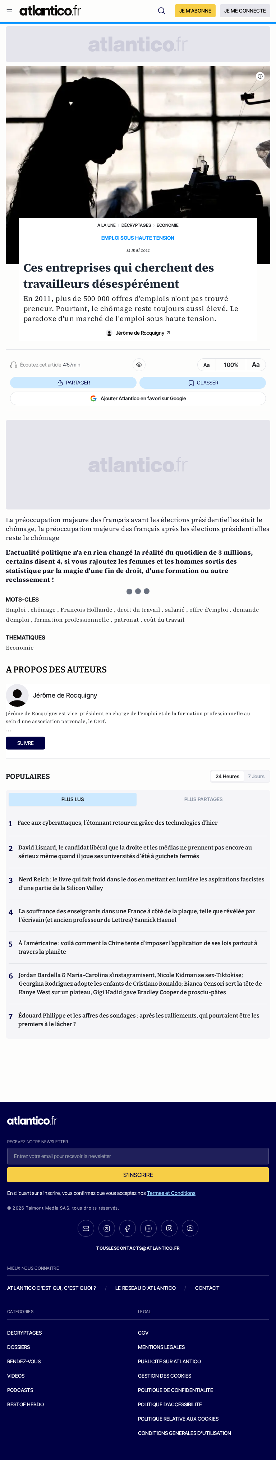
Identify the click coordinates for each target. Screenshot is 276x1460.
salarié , (177, 610)
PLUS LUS (72, 799)
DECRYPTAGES (24, 1333)
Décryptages (136, 225)
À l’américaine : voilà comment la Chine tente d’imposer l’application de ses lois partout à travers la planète (137, 947)
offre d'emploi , (211, 610)
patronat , (129, 620)
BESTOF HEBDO (25, 1404)
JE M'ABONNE (195, 11)
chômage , (45, 610)
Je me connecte (245, 11)
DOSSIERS (18, 1347)
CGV (143, 1333)
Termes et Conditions (171, 1193)
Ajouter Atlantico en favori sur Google (143, 398)
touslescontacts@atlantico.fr (138, 1248)
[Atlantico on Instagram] (169, 1228)
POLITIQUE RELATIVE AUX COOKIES (178, 1419)
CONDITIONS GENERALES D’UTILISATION (184, 1433)
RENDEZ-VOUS (24, 1361)
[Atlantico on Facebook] (127, 1228)
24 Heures (227, 776)
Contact (207, 1288)
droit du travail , (141, 610)
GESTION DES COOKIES (164, 1376)
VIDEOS (15, 1376)
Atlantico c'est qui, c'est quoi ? (51, 1288)
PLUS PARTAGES (203, 799)
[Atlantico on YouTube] (190, 1228)
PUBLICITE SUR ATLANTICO (169, 1361)
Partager (78, 382)
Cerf (99, 721)
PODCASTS (20, 1390)
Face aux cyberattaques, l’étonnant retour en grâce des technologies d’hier (117, 822)
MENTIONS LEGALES (161, 1347)
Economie (168, 225)
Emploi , (18, 610)
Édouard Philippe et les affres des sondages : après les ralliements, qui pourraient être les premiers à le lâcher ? (138, 1020)
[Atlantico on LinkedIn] (148, 1228)
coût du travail (164, 620)
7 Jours (256, 776)
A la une (106, 225)
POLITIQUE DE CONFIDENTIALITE (175, 1390)
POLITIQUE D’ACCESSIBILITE (170, 1404)
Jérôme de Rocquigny (140, 333)
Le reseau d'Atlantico (145, 1288)
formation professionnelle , (74, 620)
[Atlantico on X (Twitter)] (106, 1228)
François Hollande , (88, 610)
